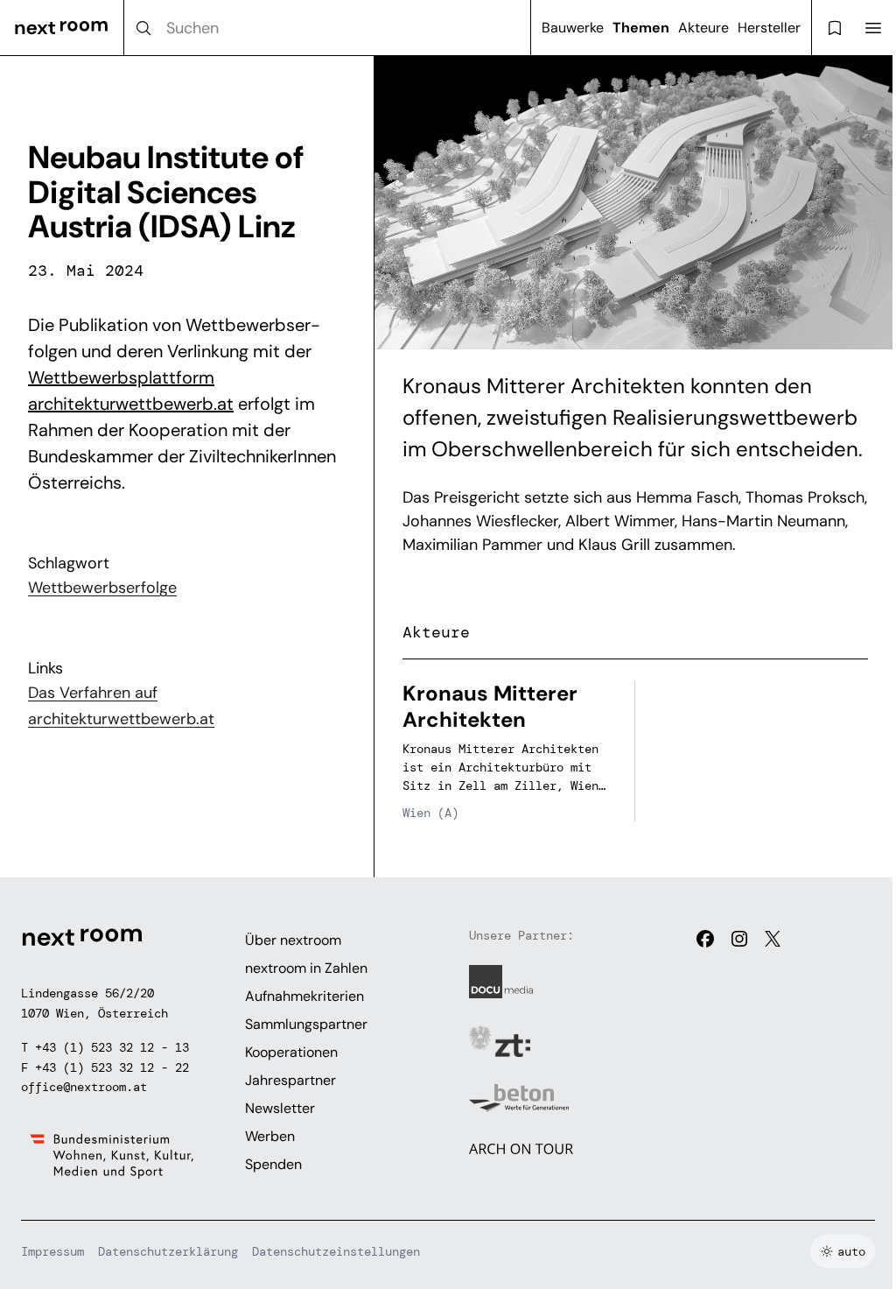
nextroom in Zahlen (306, 968)
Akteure (703, 27)
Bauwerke (573, 27)
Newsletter (280, 1108)
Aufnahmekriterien (304, 996)
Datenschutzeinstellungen (336, 1251)
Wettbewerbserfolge (102, 587)
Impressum (52, 1251)
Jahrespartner (290, 1080)
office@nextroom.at (84, 1087)
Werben (270, 1136)
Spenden (273, 1164)
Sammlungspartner (306, 1024)
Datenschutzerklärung (168, 1251)
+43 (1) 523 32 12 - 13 (112, 1047)
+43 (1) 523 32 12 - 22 (112, 1067)
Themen (640, 27)
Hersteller (769, 27)
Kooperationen (291, 1052)
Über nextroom (293, 940)
